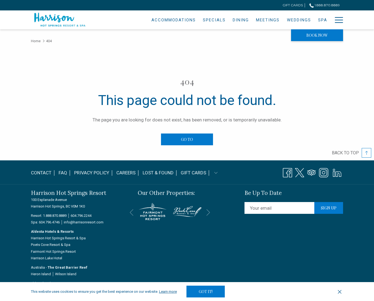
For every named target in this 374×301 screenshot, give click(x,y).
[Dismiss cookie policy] (339, 291)
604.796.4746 (49, 222)
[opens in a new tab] (153, 211)
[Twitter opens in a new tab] (299, 171)
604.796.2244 (81, 216)
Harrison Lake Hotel (46, 258)
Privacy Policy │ (94, 172)
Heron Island (41, 274)
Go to (187, 139)
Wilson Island (65, 274)
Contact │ (43, 172)
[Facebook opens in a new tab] (287, 171)
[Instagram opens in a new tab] (323, 171)
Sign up (328, 208)
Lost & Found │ (160, 174)
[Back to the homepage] (60, 19)
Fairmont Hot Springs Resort (53, 251)
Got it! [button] (205, 291)
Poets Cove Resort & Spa (50, 245)
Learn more (168, 291)
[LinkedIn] (337, 171)
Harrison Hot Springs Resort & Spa (58, 238)
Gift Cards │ (196, 172)
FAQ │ (65, 172)
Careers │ (128, 172)
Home (36, 41)
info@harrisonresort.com (83, 222)
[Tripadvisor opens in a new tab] (311, 171)
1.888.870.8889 (327, 5)
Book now (317, 35)
